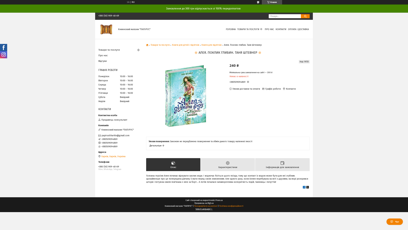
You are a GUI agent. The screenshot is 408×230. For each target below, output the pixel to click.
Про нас (269, 29)
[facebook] (304, 187)
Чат (397, 221)
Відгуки (102, 61)
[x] (307, 187)
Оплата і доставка (298, 29)
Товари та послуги (248, 29)
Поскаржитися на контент (205, 206)
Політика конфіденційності (231, 206)
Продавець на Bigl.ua (204, 203)
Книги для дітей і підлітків (185, 45)
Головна (231, 29)
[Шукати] (305, 16)
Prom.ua (219, 200)
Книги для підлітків (211, 45)
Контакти (281, 29)
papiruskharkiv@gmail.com (115, 135)
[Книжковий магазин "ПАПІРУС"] (106, 29)
